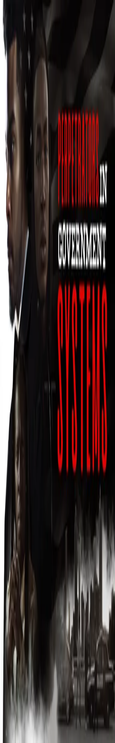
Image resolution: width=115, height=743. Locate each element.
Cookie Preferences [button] (35, 680)
